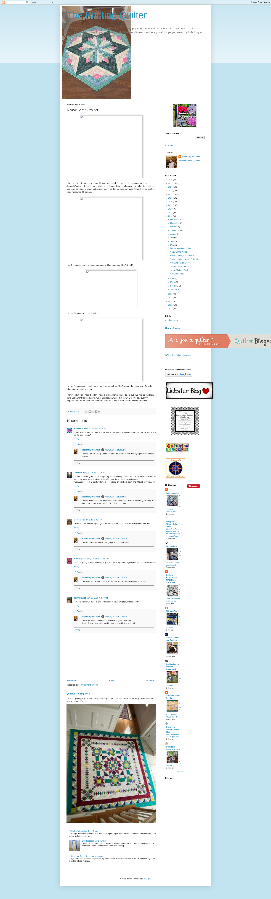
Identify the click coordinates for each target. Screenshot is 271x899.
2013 (170, 301)
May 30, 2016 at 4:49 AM (97, 598)
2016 (170, 216)
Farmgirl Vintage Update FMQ (182, 255)
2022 (170, 194)
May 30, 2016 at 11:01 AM (116, 539)
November (175, 223)
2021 (170, 198)
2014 (170, 298)
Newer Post (72, 680)
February (174, 286)
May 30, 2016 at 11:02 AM (116, 617)
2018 (170, 209)
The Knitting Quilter (106, 15)
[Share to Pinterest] (98, 411)
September (175, 230)
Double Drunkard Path (179, 267)
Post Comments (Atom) (88, 685)
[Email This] (86, 411)
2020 (170, 202)
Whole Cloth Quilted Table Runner (85, 831)
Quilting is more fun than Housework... (173, 666)
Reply (76, 439)
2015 (170, 294)
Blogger (147, 879)
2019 (170, 205)
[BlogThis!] (89, 411)
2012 (170, 305)
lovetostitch (171, 546)
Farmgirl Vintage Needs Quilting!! (184, 259)
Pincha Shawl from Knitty (180, 248)
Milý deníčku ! (172, 611)
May (172, 245)
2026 (170, 180)
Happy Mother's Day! (179, 270)
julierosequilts (172, 493)
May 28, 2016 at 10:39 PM (95, 428)
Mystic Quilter (80, 559)
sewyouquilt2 (80, 598)
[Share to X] (92, 411)
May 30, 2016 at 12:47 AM (98, 559)
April (172, 278)
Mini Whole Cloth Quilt (179, 263)
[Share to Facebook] (95, 411)
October (174, 227)
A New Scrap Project (178, 252)
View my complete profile (189, 161)
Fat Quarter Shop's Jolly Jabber (171, 524)
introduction (173, 320)
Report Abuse (172, 328)
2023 (170, 191)
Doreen (77, 520)
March (173, 282)
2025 (170, 183)
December (175, 219)
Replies (80, 444)
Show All (180, 771)
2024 (170, 187)
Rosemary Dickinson (91, 450)
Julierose (78, 473)
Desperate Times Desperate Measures (86, 856)
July (172, 238)
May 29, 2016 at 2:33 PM (115, 450)
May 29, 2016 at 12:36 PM (94, 473)
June (172, 241)
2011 (170, 309)
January (174, 289)
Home (111, 680)
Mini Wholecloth (177, 274)
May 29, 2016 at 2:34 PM (115, 497)
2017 (170, 213)
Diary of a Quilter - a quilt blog (172, 729)
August (173, 234)
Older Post (150, 680)
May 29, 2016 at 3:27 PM (92, 520)
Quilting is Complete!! (78, 693)
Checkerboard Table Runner (94, 841)
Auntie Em (78, 428)
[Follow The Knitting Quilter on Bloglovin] (178, 376)
